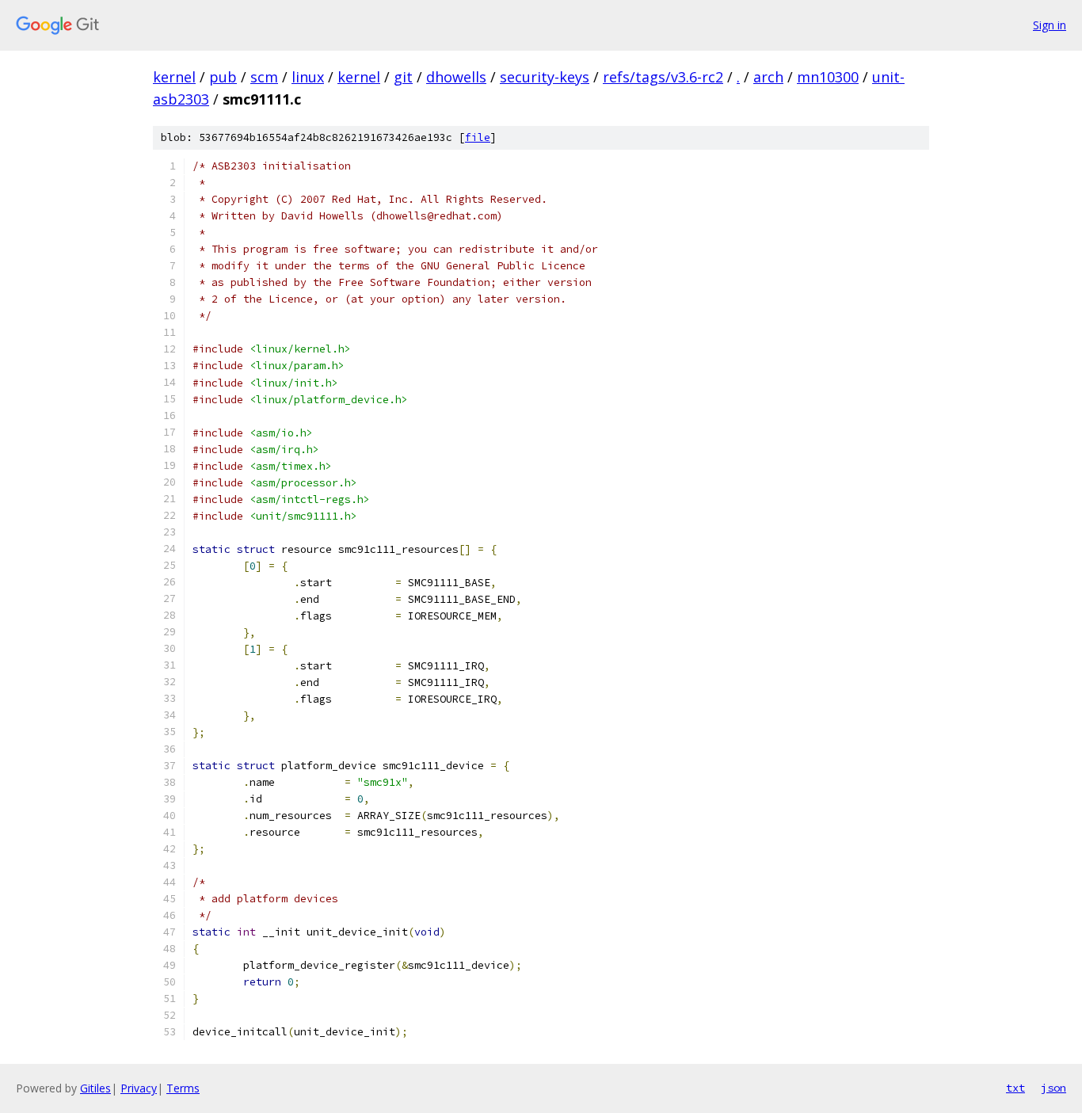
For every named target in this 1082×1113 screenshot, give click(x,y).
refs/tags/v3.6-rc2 (663, 76)
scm (264, 76)
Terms (183, 1088)
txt (1015, 1088)
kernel (174, 76)
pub (223, 76)
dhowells (456, 76)
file (477, 137)
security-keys (544, 76)
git (403, 76)
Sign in (1049, 24)
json (1053, 1088)
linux (307, 76)
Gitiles (95, 1088)
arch (768, 76)
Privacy (138, 1088)
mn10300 (828, 76)
